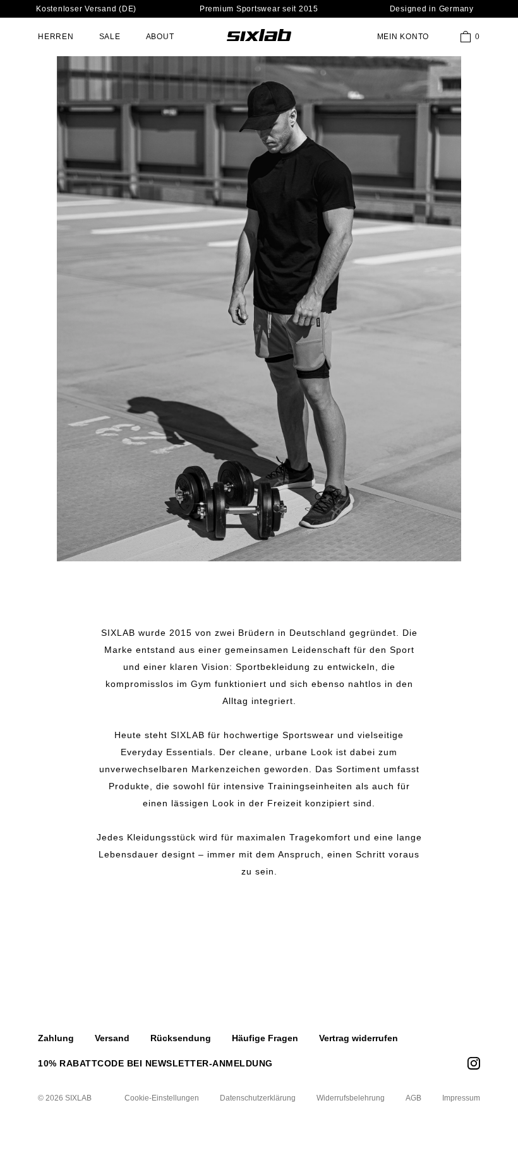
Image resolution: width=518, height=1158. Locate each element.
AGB (413, 1098)
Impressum (461, 1098)
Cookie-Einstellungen (161, 1098)
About (160, 36)
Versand (112, 1038)
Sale (110, 36)
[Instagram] (473, 1063)
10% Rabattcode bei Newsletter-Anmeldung (155, 1063)
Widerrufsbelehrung (350, 1098)
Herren (56, 36)
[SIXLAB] (259, 35)
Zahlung (56, 1038)
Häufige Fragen (265, 1038)
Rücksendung (180, 1038)
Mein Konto (403, 36)
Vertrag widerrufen (358, 1038)
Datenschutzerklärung (258, 1098)
